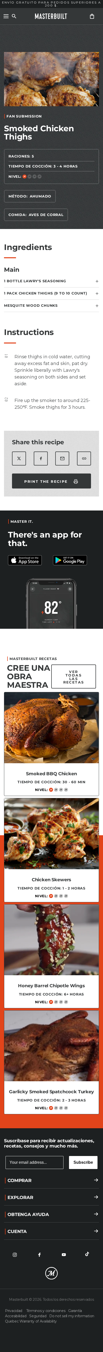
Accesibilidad (16, 1316)
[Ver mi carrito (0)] (92, 16)
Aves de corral (46, 214)
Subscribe (83, 1162)
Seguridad (38, 1316)
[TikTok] (88, 1255)
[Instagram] (15, 1255)
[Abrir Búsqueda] (14, 16)
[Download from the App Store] (74, 560)
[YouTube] (64, 1255)
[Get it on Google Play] (29, 560)
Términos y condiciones (46, 1310)
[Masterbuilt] (51, 16)
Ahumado (41, 196)
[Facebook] (39, 1255)
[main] (51, 574)
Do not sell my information (71, 1316)
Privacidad (14, 1310)
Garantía (75, 1310)
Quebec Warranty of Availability (30, 1321)
